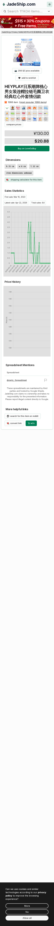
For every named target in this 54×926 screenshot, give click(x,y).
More (27, 905)
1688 (20, 32)
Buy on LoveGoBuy (27, 148)
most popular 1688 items (33, 102)
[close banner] (2, 22)
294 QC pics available (27, 71)
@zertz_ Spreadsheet (17, 380)
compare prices (13, 124)
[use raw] (45, 119)
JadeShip (6, 32)
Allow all (27, 918)
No (27, 912)
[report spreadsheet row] (45, 380)
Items (14, 32)
